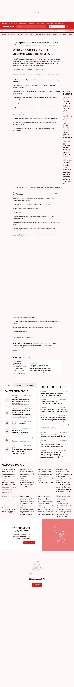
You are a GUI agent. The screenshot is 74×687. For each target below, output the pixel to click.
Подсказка (50, 31)
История (61, 31)
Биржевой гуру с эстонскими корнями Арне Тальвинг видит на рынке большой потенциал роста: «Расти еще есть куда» (53, 419)
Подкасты (42, 31)
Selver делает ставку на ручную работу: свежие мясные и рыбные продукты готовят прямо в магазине (63, 513)
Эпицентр (14, 31)
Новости (14, 395)
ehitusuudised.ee (31, 23)
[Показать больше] (63, 23)
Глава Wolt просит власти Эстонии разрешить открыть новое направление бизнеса (21, 399)
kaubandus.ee (58, 23)
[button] (15, 542)
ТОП (3, 505)
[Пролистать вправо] (59, 367)
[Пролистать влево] (27, 367)
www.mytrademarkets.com (36, 327)
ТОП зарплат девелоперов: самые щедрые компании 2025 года (9, 511)
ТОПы (56, 31)
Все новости (6, 31)
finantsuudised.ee (40, 23)
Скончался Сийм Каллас (19, 423)
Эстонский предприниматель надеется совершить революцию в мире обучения (21, 412)
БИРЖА (15, 39)
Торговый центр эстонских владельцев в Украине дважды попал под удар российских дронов (51, 444)
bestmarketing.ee (22, 23)
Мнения (36, 31)
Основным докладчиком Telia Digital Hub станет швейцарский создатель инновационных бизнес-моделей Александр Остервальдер (67, 172)
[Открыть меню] (9, 23)
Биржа (15, 350)
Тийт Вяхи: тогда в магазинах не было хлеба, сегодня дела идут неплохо (20, 432)
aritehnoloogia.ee (49, 23)
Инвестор (21, 31)
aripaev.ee (15, 23)
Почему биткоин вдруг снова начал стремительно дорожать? (27, 484)
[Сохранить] (33, 396)
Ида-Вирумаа (29, 31)
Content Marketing (61, 505)
